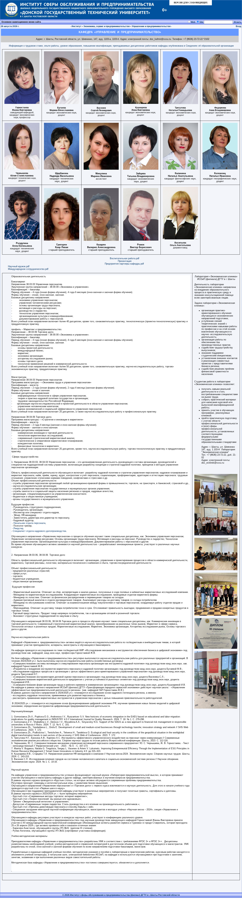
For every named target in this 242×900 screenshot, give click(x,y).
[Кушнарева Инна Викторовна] (140, 103)
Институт (76, 26)
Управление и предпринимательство (151, 26)
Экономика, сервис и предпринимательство (106, 26)
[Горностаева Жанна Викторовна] (22, 103)
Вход (238, 26)
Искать (237, 22)
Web (193, 22)
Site (201, 22)
